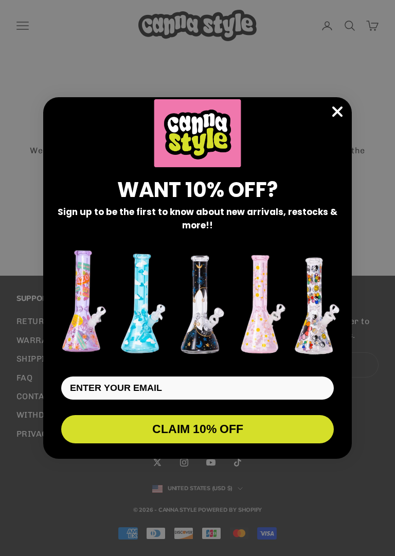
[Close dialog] (337, 111)
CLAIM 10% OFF (197, 429)
